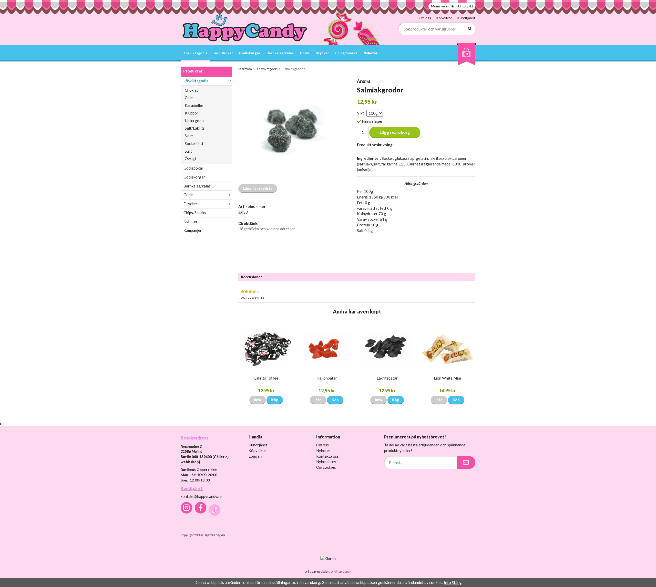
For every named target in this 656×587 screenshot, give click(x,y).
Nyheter (370, 53)
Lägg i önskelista (257, 188)
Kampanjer (192, 230)
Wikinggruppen (341, 571)
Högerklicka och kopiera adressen (266, 228)
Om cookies (326, 467)
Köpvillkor (444, 18)
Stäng (457, 582)
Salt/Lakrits (195, 128)
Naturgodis (194, 120)
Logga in (256, 456)
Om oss (425, 18)
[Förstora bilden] (291, 129)
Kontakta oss (327, 456)
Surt (188, 151)
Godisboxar (223, 53)
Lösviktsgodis (195, 53)
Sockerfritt (194, 143)
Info (257, 400)
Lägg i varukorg (395, 132)
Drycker (322, 53)
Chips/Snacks (346, 53)
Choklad (192, 90)
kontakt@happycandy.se (201, 496)
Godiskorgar (249, 53)
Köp (274, 400)
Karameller (194, 105)
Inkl (458, 6)
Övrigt (190, 158)
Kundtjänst (466, 18)
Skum (189, 135)
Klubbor (191, 113)
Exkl (470, 6)
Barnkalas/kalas (280, 53)
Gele (189, 97)
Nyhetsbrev (326, 461)
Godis (305, 53)
